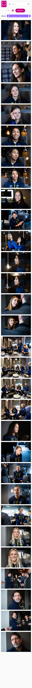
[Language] (13, 10)
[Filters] (28, 4)
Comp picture (7, 38)
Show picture (7, 34)
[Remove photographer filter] (26, 16)
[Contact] (8, 10)
